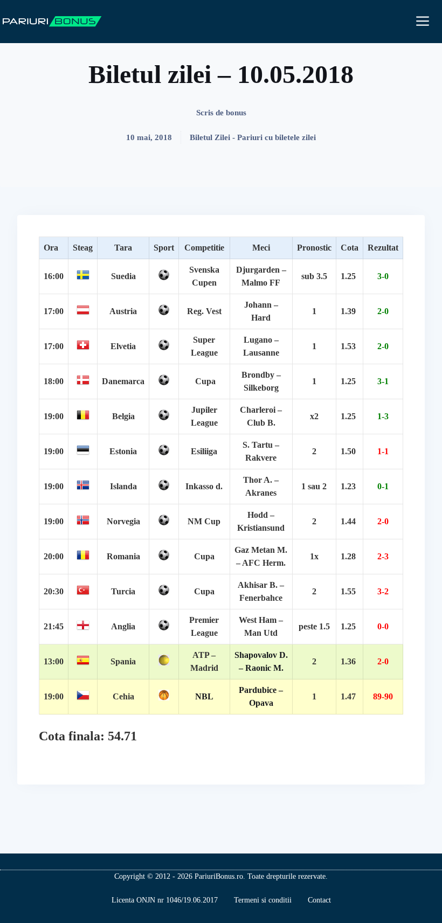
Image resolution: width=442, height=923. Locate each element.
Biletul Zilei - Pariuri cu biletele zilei (253, 137)
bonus (236, 112)
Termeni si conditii (263, 900)
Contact (319, 900)
